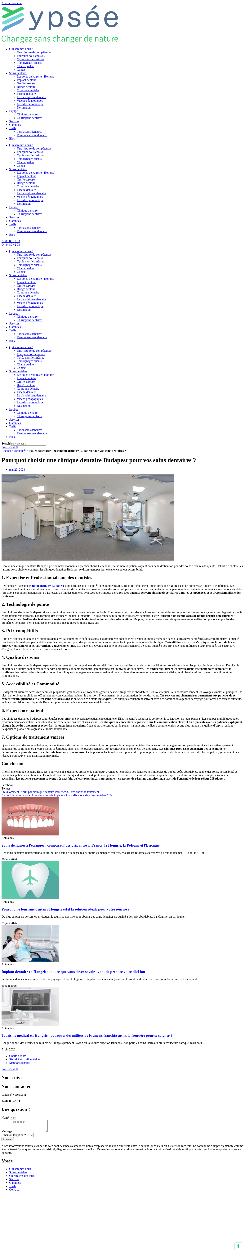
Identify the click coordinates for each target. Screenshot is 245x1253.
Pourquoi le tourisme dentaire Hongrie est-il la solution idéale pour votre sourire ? (66, 909)
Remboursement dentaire (32, 135)
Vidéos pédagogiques (30, 100)
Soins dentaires (18, 73)
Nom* (6, 1117)
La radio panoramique (30, 104)
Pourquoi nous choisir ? (31, 55)
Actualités (20, 450)
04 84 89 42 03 (11, 241)
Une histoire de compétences (34, 52)
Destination (24, 107)
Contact (21, 69)
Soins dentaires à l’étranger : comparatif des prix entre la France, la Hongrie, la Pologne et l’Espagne (80, 845)
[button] (122, 785)
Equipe (13, 111)
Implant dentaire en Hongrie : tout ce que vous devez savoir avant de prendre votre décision (73, 972)
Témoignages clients (29, 62)
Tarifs (12, 128)
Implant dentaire (26, 80)
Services (14, 121)
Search (6, 443)
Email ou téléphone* (14, 1135)
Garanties (15, 124)
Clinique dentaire (27, 114)
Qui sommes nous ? (21, 49)
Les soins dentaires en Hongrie (35, 76)
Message (7, 1131)
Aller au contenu (12, 3)
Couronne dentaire (28, 90)
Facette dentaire (26, 93)
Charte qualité (25, 66)
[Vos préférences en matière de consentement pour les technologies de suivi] (238, 1246)
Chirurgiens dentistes (29, 117)
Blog (12, 138)
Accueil (6, 450)
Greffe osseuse (26, 83)
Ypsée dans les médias (30, 59)
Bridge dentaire (26, 86)
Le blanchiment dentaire (31, 97)
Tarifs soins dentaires (29, 131)
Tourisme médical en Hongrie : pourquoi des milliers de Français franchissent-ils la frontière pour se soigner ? (87, 1035)
